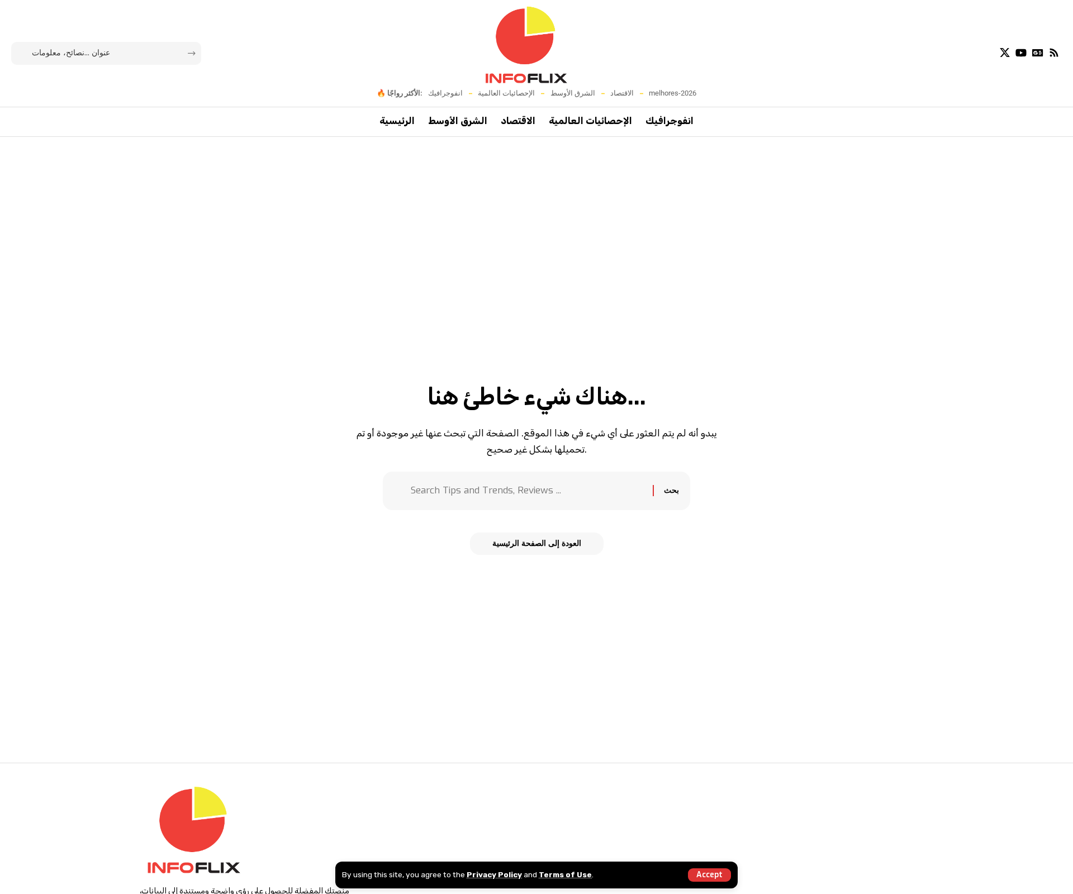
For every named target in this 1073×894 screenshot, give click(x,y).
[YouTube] (1021, 52)
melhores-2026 (672, 93)
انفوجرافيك (445, 93)
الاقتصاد (622, 93)
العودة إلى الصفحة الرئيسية (536, 543)
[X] (1005, 52)
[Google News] (1037, 52)
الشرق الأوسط (572, 93)
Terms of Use (565, 874)
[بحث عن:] (527, 491)
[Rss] (1054, 52)
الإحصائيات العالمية (506, 93)
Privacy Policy (494, 874)
